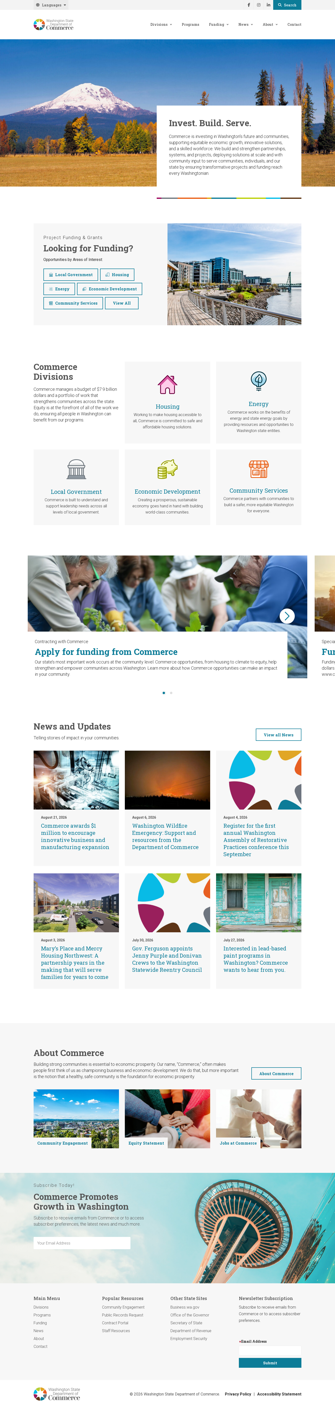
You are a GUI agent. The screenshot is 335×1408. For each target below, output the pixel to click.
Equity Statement (146, 1143)
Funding (216, 24)
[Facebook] (249, 5)
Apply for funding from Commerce (106, 651)
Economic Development (113, 288)
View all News (279, 734)
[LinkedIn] (268, 5)
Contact (294, 24)
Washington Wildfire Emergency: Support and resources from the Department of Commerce (165, 836)
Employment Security (188, 1338)
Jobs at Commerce (238, 1143)
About (268, 24)
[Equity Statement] (167, 1118)
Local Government (74, 274)
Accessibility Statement (279, 1394)
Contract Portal (115, 1323)
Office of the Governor (189, 1315)
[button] (287, 616)
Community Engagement (62, 1143)
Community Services (76, 303)
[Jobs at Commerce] (258, 1118)
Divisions (159, 24)
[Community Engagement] (76, 1118)
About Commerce (276, 1073)
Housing (120, 274)
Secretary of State (186, 1323)
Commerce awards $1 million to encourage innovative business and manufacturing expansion (75, 836)
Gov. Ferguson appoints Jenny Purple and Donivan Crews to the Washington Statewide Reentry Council (167, 959)
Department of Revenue (190, 1330)
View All (122, 303)
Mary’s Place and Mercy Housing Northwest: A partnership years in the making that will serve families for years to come (74, 962)
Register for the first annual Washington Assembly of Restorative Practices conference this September (256, 840)
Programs (190, 24)
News (243, 24)
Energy (62, 288)
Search (290, 5)
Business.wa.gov (184, 1307)
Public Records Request (122, 1315)
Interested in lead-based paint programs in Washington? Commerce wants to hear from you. (255, 959)
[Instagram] (258, 5)
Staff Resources (116, 1330)
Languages (51, 5)
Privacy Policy (238, 1394)
